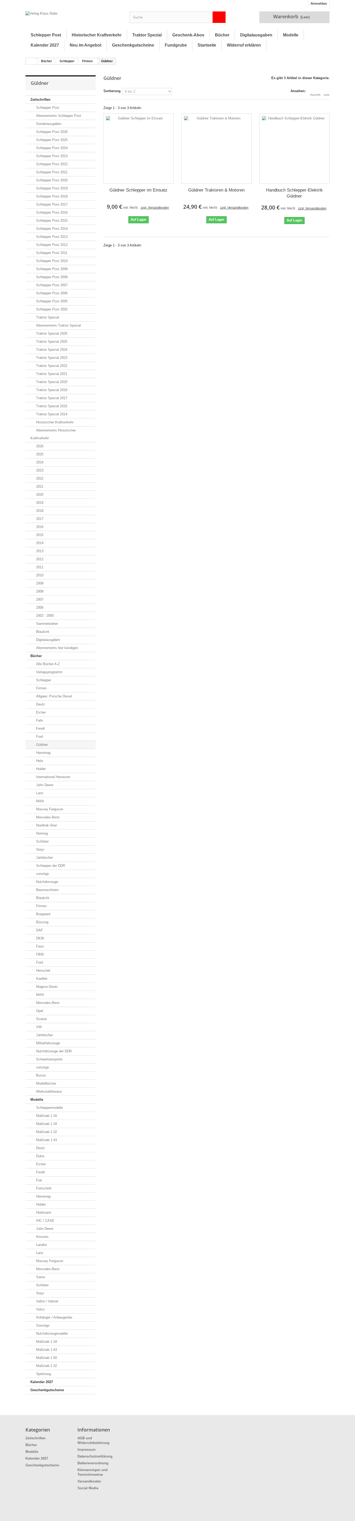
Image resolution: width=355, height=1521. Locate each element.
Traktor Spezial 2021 (51, 374)
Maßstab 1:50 (46, 1358)
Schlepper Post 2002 (51, 309)
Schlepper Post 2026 (51, 132)
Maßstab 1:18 (46, 1124)
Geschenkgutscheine (133, 45)
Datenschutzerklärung (95, 1456)
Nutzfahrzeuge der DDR (53, 1051)
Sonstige (42, 1325)
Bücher (222, 35)
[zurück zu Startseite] (31, 61)
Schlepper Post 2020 (51, 180)
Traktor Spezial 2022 (51, 366)
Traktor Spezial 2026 (51, 333)
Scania (41, 1019)
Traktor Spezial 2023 (51, 358)
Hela (39, 761)
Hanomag (42, 753)
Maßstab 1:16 (46, 1116)
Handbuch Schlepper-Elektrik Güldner (294, 193)
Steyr (39, 849)
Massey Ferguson (49, 809)
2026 (39, 446)
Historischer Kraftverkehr (97, 35)
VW (38, 1027)
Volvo (39, 1309)
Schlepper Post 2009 (51, 269)
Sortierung (112, 91)
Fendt (40, 728)
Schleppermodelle (49, 1108)
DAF (39, 930)
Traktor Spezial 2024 (51, 350)
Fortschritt (43, 1188)
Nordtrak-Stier (46, 825)
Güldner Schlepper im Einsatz (138, 190)
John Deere (44, 785)
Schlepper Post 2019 (51, 188)
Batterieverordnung (92, 1463)
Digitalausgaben (256, 35)
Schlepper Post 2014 (51, 229)
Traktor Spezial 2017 (51, 398)
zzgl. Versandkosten (155, 207)
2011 (39, 567)
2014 (39, 543)
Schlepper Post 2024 (51, 148)
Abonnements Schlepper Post (58, 116)
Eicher (40, 712)
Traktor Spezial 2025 (51, 341)
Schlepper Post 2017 (51, 204)
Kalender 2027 (45, 45)
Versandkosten (89, 1481)
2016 (39, 527)
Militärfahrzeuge (47, 1043)
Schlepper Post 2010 (51, 261)
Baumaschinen (46, 890)
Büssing (41, 922)
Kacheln (315, 94)
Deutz (40, 704)
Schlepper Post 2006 (51, 293)
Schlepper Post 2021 (51, 172)
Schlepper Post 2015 (51, 220)
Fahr (39, 720)
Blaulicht (42, 632)
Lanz (39, 793)
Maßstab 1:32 (46, 1132)
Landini (41, 1245)
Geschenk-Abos (188, 35)
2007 (39, 599)
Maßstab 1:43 (46, 1140)
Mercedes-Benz (47, 817)
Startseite (207, 45)
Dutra (39, 1156)
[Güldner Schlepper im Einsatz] (138, 148)
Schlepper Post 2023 (51, 156)
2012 (39, 559)
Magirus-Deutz (46, 987)
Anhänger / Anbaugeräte (53, 1317)
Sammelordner (46, 624)
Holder (40, 769)
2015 (39, 535)
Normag (41, 833)
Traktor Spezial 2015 (51, 406)
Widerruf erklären (244, 45)
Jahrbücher (44, 858)
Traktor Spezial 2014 (51, 414)
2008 (39, 591)
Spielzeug (43, 1374)
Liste (327, 94)
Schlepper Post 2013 (51, 237)
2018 (39, 511)
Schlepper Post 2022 (51, 164)
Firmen (87, 61)
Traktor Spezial (147, 35)
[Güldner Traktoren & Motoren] (216, 148)
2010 (39, 575)
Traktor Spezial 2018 (51, 390)
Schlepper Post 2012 (51, 245)
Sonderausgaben (48, 124)
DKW (39, 938)
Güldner (41, 745)
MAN (39, 801)
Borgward (42, 914)
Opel (39, 1011)
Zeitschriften (40, 99)
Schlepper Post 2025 (51, 140)
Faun (39, 946)
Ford (39, 737)
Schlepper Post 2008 (51, 277)
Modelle (290, 35)
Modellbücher (45, 1083)
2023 (39, 470)
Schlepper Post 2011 (51, 253)
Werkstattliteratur (48, 1091)
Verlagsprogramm (48, 672)
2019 (39, 503)
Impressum (86, 1450)
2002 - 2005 (44, 616)
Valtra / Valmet (46, 1301)
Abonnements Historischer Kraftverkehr (53, 434)
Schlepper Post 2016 (51, 212)
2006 (39, 607)
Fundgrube (176, 45)
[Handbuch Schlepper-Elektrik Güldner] (294, 148)
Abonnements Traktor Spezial (58, 325)
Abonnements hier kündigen (56, 648)
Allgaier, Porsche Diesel (53, 696)
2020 (39, 495)
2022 (39, 478)
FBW (39, 954)
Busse (40, 1075)
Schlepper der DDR (50, 866)
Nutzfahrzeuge (46, 882)
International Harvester (52, 777)
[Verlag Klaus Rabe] (73, 18)
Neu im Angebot (85, 45)
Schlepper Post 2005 (51, 301)
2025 (39, 454)
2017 (39, 519)
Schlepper (67, 61)
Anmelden (319, 3)
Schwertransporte (48, 1059)
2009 (39, 583)
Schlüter (42, 841)
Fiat (38, 1180)
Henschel (42, 970)
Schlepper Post (46, 35)
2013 (39, 551)
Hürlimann (43, 1212)
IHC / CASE (44, 1221)
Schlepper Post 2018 (51, 196)
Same (40, 1277)
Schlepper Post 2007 (51, 285)
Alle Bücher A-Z (47, 664)
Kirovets (42, 1237)
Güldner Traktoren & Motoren (216, 190)
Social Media (87, 1488)
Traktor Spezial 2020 (51, 382)
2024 (39, 462)
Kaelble (41, 979)
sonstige (42, 874)
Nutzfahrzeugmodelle (51, 1333)
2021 (39, 486)
